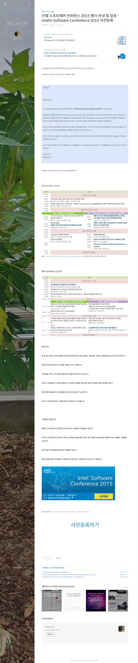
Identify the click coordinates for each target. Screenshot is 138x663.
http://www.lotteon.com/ (53, 50)
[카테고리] (5, 4)
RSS (21, 658)
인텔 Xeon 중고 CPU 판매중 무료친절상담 (59, 40)
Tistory (97, 660)
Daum (84, 660)
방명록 (13, 658)
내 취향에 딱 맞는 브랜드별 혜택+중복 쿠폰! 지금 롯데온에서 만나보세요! (70, 56)
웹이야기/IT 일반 (48, 11)
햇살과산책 (17, 23)
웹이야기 (45, 568)
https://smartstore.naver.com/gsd (56, 34)
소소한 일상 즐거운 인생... (53, 630)
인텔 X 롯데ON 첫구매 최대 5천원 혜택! (60, 53)
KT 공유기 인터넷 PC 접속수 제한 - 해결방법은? (55, 572)
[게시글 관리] (50, 558)
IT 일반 (51, 568)
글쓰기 (4, 658)
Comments (47, 618)
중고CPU (48, 37)
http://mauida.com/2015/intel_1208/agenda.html (65, 256)
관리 (30, 658)
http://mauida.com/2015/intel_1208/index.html (71, 512)
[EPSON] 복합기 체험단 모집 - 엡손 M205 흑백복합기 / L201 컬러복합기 (62, 577)
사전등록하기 (85, 525)
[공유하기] (48, 558)
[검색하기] (29, 4)
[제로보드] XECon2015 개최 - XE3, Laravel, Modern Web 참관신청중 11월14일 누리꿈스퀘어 (68, 574)
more (126, 587)
